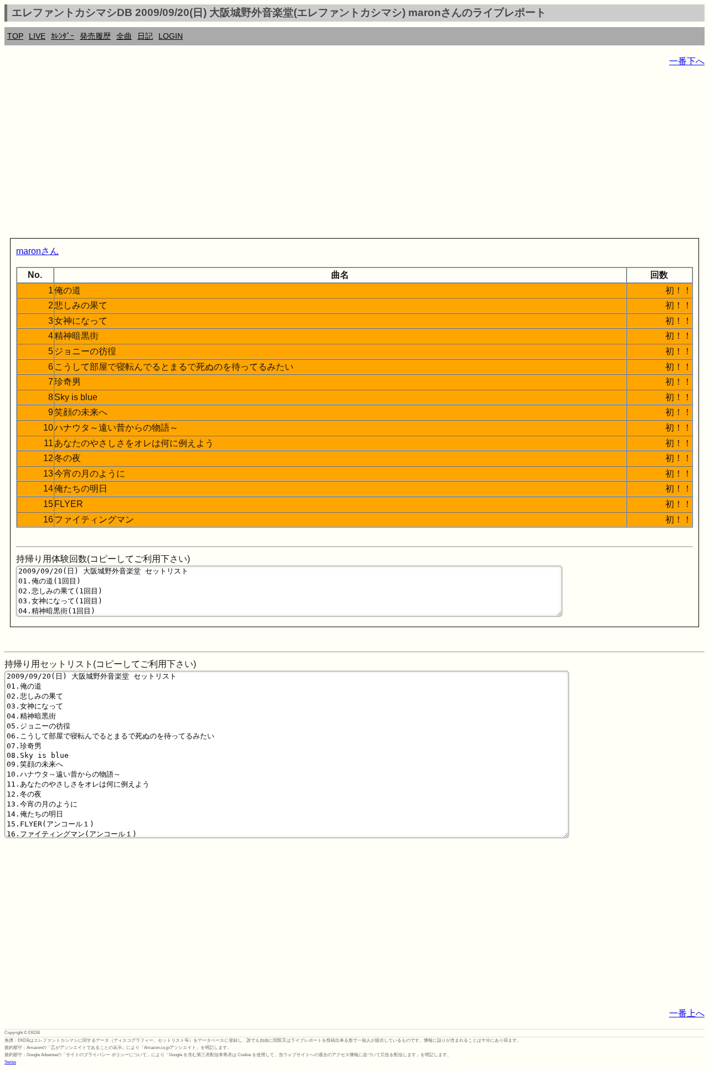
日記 (145, 36)
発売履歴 (95, 36)
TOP (15, 36)
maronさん (37, 251)
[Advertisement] (336, 154)
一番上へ (687, 1013)
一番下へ (687, 61)
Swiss (10, 1061)
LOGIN (170, 36)
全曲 (124, 36)
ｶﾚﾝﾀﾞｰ (62, 36)
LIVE (37, 36)
